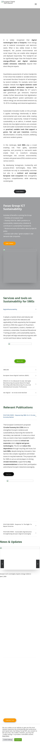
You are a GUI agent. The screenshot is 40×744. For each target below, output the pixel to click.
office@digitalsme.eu (14, 698)
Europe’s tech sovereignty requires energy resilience (15, 574)
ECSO (25, 624)
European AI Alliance (13, 629)
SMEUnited (19, 624)
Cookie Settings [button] (7, 740)
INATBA (24, 629)
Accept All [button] (18, 740)
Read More (5, 736)
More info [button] (20, 361)
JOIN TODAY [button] (9, 243)
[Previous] (2, 568)
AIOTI (30, 624)
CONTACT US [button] (10, 720)
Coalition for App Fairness (12, 634)
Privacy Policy (8, 672)
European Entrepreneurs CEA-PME (22, 626)
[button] (35, 4)
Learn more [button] (20, 191)
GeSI (23, 631)
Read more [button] (9, 474)
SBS (12, 624)
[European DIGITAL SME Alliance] (8, 4)
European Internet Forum (12, 631)
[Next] (38, 568)
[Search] (20, 659)
